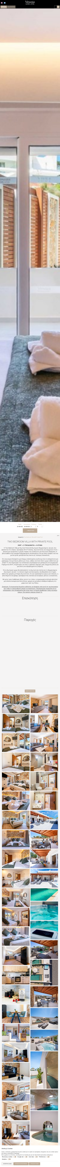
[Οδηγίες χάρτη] (55, 7)
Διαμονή (20, 537)
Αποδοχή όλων (35, 1163)
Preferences (42, 1157)
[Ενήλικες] (34, 526)
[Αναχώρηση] (27, 526)
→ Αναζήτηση (30, 530)
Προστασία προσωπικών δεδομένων (44, 1154)
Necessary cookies (7, 1157)
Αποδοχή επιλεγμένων (21, 1163)
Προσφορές (11, 6)
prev (58, 535)
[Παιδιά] (40, 526)
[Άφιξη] (20, 526)
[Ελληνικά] (5, 3)
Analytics (4, 1159)
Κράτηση (3, 6)
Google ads (20, 1157)
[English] (2, 3)
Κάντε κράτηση (30, 691)
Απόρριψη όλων (7, 1163)
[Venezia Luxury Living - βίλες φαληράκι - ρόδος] (30, 2)
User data (31, 1157)
